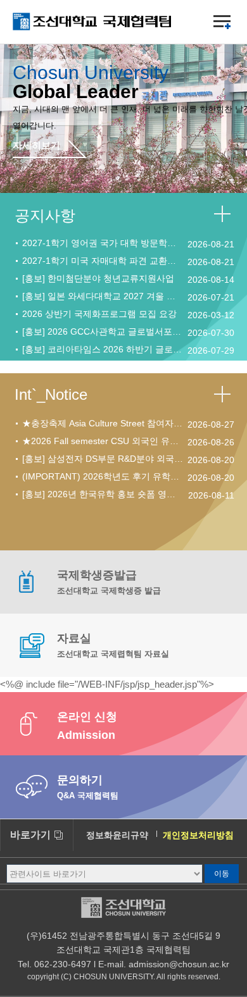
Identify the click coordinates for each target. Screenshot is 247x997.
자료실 (113, 645)
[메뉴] (222, 21)
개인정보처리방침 (198, 835)
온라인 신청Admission (87, 725)
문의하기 (87, 787)
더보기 (224, 216)
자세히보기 (36, 145)
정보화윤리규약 (117, 835)
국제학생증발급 (109, 582)
